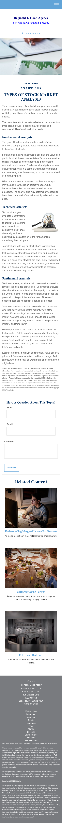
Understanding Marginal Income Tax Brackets (31, 531)
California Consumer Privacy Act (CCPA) (19, 774)
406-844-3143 (33, 33)
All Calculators (31, 740)
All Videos (31, 737)
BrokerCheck (52, 743)
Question (9, 441)
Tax (31, 725)
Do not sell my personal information (42, 776)
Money (31, 728)
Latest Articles (31, 734)
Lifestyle (31, 731)
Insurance (31, 723)
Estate (31, 720)
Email (9, 424)
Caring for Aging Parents (31, 592)
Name (9, 407)
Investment (31, 717)
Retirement (31, 714)
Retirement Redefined (31, 655)
